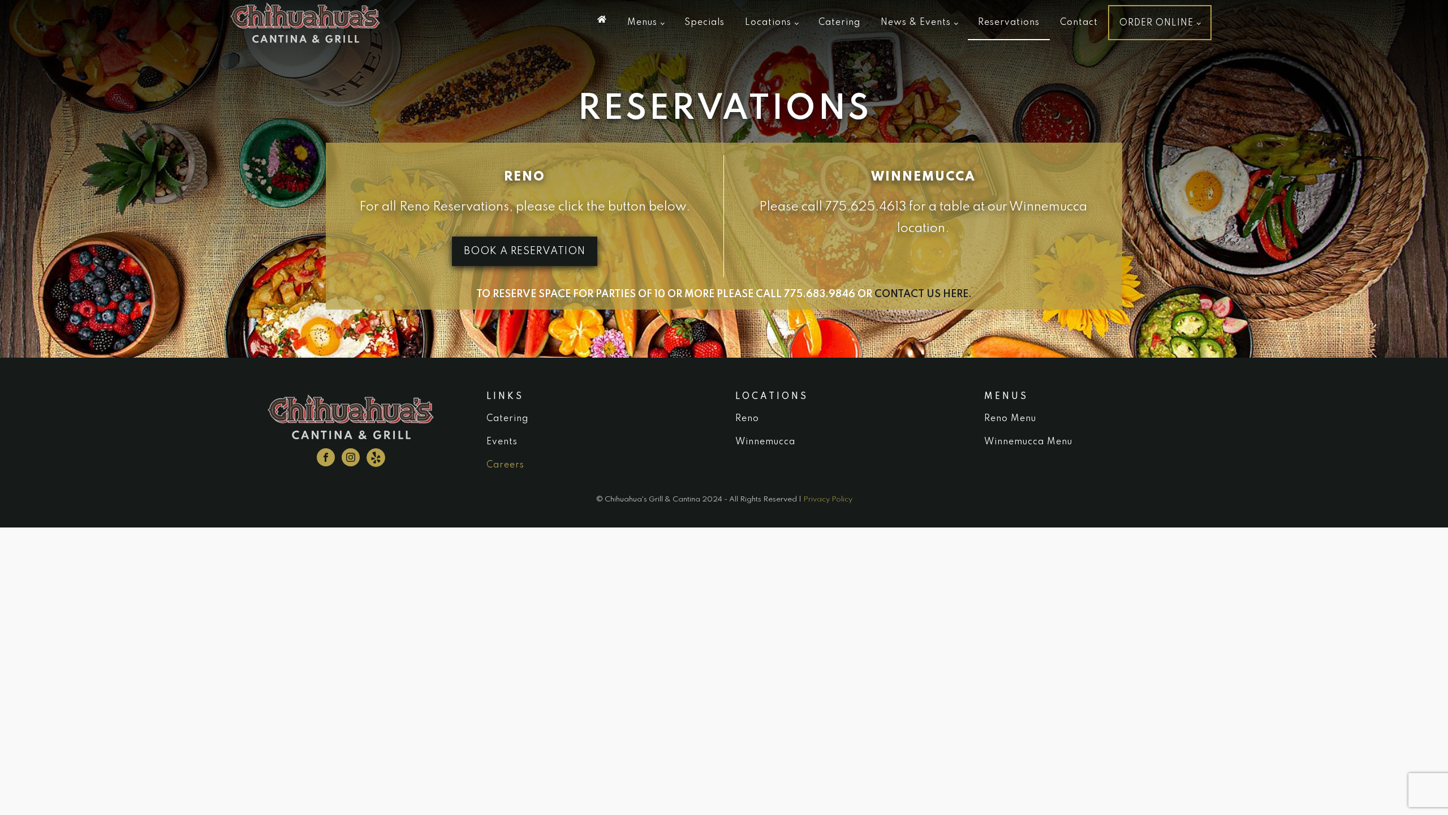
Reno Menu (1010, 418)
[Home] (602, 19)
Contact (1079, 22)
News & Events (916, 22)
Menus (642, 22)
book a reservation (524, 251)
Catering (839, 22)
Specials (704, 22)
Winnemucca (765, 442)
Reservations (1009, 22)
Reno (747, 418)
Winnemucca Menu (1028, 442)
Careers (505, 465)
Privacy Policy (827, 499)
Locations (768, 22)
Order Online (1156, 23)
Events (502, 442)
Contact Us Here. (923, 294)
